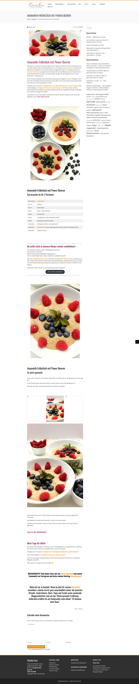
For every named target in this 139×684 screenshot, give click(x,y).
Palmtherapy (53, 667)
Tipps (94, 125)
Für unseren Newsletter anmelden (39, 649)
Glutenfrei (90, 105)
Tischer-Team (53, 671)
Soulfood (103, 120)
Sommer (96, 120)
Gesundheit (100, 102)
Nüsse (102, 113)
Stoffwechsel (99, 122)
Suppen (88, 125)
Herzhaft (89, 107)
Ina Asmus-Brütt (54, 669)
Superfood (105, 123)
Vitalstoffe (52, 663)
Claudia (93, 4)
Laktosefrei (97, 110)
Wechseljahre (102, 128)
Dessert (88, 96)
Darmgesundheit (102, 94)
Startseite (50, 4)
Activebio (89, 76)
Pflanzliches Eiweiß (93, 115)
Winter (96, 131)
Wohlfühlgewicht (104, 133)
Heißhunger (98, 105)
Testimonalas (102, 4)
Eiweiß (93, 96)
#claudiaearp (76, 576)
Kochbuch (106, 107)
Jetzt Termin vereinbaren (55, 272)
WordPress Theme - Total (65, 681)
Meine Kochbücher (72, 4)
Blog (79, 4)
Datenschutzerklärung (78, 670)
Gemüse (90, 101)
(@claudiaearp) (67, 573)
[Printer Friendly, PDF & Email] (78, 609)
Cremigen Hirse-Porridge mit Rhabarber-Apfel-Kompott (60, 552)
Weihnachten (89, 131)
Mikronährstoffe (92, 113)
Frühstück (102, 99)
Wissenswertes (92, 133)
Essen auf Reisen (89, 99)
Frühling (97, 99)
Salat (88, 117)
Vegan (107, 125)
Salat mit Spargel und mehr (95, 45)
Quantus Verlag (54, 665)
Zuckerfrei (90, 136)
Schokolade (89, 120)
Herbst (104, 105)
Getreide (108, 102)
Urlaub (102, 125)
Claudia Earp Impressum (78, 663)
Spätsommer (90, 122)
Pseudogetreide (105, 115)
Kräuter (88, 110)
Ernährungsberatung (101, 96)
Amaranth (40, 201)
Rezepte (86, 4)
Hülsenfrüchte (97, 107)
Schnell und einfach (99, 117)
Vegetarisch (91, 128)
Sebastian (89, 81)
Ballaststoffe (90, 94)
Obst (106, 113)
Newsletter (50, 6)
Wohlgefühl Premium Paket (63, 259)
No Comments (79, 27)
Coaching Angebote (59, 4)
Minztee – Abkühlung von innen (96, 37)
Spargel (108, 120)
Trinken (98, 125)
